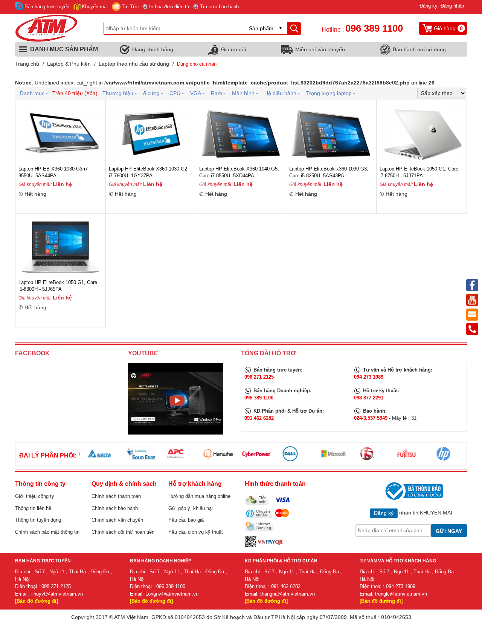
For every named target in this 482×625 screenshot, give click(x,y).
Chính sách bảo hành (115, 508)
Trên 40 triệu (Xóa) (75, 93)
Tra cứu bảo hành (219, 6)
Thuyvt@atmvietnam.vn (57, 594)
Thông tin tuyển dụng (38, 520)
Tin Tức (130, 6)
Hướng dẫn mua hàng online (199, 496)
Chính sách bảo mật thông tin (47, 532)
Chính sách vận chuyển (117, 520)
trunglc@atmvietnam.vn (401, 594)
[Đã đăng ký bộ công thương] (413, 491)
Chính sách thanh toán (116, 496)
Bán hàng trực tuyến (46, 6)
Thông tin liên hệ (33, 508)
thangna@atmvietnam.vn (287, 594)
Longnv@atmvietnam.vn (171, 594)
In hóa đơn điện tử (169, 6)
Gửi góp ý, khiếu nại (190, 508)
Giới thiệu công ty (34, 496)
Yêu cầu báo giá (186, 520)
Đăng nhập (452, 6)
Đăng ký (428, 6)
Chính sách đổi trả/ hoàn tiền (123, 532)
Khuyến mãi (95, 6)
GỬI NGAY (449, 531)
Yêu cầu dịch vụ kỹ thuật (195, 532)
